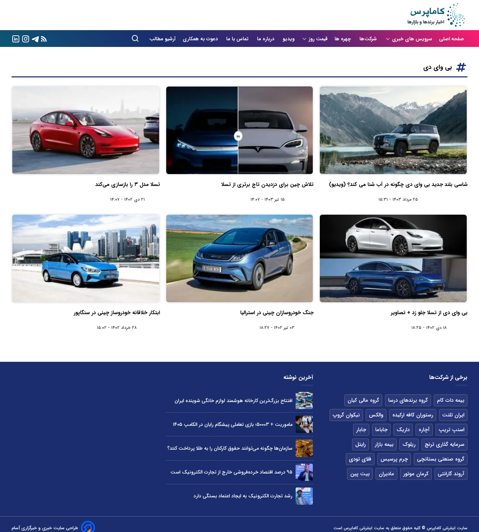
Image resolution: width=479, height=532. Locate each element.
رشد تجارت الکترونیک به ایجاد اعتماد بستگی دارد (243, 496)
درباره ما (266, 39)
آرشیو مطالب (162, 39)
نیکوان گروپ (346, 415)
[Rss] (44, 38)
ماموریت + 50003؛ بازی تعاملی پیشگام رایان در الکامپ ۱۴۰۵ (232, 424)
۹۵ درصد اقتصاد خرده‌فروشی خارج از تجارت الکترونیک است (231, 472)
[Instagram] (25, 38)
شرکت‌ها (368, 39)
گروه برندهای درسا (408, 400)
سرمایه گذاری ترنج (444, 444)
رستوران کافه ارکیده (412, 415)
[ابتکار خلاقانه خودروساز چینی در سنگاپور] (86, 258)
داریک (403, 430)
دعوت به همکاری (201, 39)
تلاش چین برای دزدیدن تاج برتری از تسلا (267, 184)
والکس (376, 415)
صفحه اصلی (451, 39)
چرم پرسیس (394, 459)
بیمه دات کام (450, 400)
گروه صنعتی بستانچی (440, 459)
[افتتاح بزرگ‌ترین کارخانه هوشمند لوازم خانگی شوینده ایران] (304, 400)
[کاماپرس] (435, 15)
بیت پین (360, 474)
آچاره (424, 430)
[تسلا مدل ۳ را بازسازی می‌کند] (86, 130)
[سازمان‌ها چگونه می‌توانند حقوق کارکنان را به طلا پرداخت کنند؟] (304, 448)
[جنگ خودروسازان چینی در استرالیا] (240, 258)
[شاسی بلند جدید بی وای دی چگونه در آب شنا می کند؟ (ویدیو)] (393, 130)
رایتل (360, 444)
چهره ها (343, 39)
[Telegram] (35, 38)
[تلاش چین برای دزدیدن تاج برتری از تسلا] (240, 130)
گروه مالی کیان (363, 400)
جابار (361, 430)
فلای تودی (360, 459)
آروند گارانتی (451, 474)
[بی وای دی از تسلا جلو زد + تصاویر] (393, 258)
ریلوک (409, 444)
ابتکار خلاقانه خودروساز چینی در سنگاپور (117, 313)
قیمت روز (318, 39)
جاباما (381, 430)
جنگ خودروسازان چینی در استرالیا (276, 313)
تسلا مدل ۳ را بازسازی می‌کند (127, 184)
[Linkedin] (16, 38)
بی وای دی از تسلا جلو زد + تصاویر (429, 313)
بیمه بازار (384, 444)
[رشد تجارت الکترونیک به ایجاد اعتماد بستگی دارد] (304, 496)
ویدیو (289, 39)
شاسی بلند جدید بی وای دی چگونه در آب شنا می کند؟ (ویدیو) (398, 184)
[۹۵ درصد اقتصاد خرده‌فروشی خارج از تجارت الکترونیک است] (304, 472)
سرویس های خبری (412, 39)
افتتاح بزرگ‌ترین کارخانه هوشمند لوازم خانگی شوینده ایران (233, 401)
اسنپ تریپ (451, 430)
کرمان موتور (416, 474)
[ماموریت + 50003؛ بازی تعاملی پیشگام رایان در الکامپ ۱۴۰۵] (304, 424)
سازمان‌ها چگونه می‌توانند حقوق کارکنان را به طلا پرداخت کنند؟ (229, 448)
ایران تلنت (453, 415)
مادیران (386, 474)
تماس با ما (238, 39)
